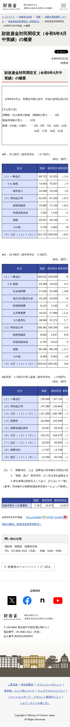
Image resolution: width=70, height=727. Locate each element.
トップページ (8, 17)
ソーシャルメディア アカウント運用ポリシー (34, 696)
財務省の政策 (25, 17)
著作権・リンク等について (19, 690)
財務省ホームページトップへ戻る (29, 566)
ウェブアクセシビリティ (51, 690)
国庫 (38, 17)
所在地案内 (27, 684)
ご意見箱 (13, 684)
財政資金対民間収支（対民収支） (24, 21)
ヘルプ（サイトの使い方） (35, 703)
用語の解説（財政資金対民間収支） (22, 524)
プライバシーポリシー (49, 684)
